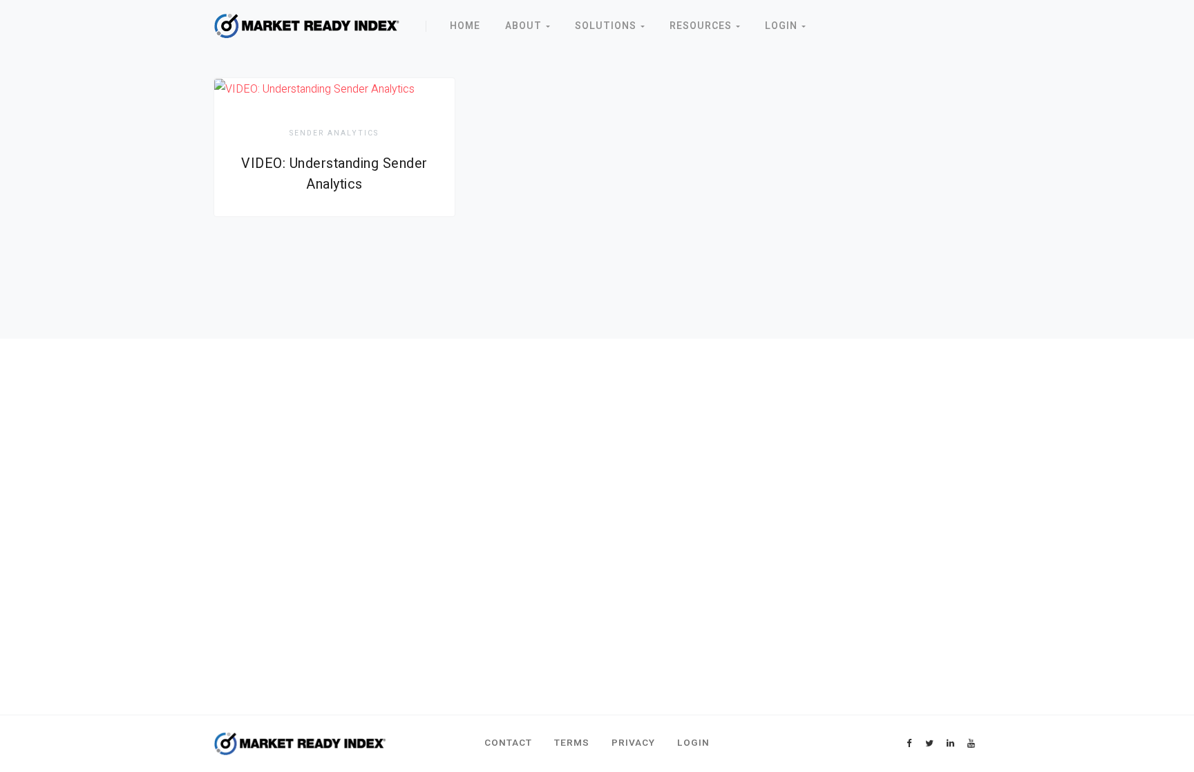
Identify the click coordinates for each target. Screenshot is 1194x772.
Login (783, 26)
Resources (703, 26)
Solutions (608, 26)
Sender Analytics (334, 133)
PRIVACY (633, 743)
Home (465, 26)
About (525, 26)
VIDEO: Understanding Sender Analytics (334, 173)
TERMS (571, 743)
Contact (508, 743)
